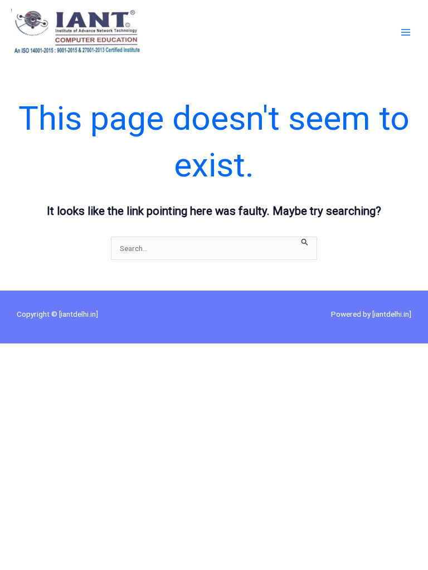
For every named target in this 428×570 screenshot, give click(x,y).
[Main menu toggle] (406, 32)
